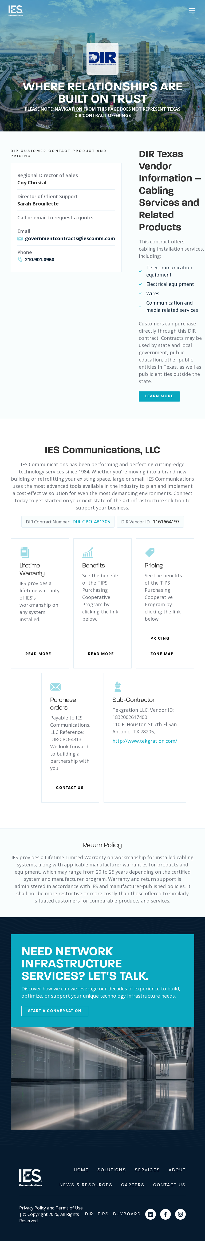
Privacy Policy (32, 1208)
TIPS (103, 1214)
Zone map (162, 654)
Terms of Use (69, 1208)
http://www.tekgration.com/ (144, 741)
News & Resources (86, 1185)
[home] (16, 10)
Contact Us (169, 1185)
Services (147, 1170)
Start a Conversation (55, 1011)
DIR (89, 1214)
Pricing (160, 639)
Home (81, 1170)
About (177, 1170)
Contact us (70, 788)
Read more (38, 654)
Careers (133, 1185)
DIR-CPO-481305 (91, 521)
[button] (191, 10)
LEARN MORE (159, 396)
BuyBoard (127, 1214)
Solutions (111, 1170)
